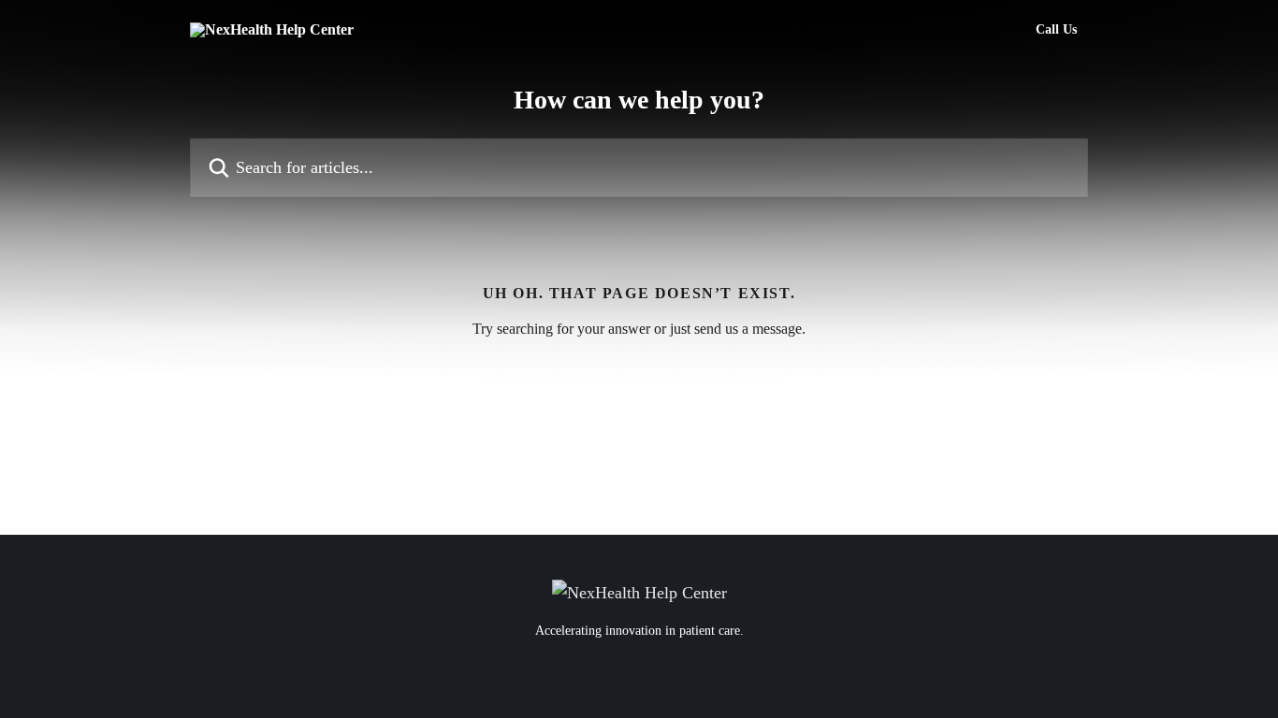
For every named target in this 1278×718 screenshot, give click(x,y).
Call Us (1056, 29)
